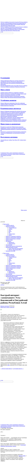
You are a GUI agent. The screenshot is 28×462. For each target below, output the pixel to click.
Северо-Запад (12, 233)
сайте (8, 365)
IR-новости (8, 241)
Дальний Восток (12, 227)
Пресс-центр (5, 90)
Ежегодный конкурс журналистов (14, 246)
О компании (5, 78)
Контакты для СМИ (10, 251)
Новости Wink (9, 240)
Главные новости (10, 225)
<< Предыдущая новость (6, 368)
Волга (10, 231)
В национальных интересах (11, 108)
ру (1, 31)
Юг (9, 232)
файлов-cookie (22, 455)
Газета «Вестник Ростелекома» (16, 248)
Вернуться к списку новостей (7, 307)
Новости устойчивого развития (13, 236)
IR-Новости (11, 242)
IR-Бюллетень (12, 243)
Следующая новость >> (18, 368)
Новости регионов (10, 226)
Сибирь (10, 229)
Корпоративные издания (11, 247)
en (2, 31)
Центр (10, 235)
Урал (10, 230)
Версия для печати (5, 306)
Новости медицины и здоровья (13, 238)
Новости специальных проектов (13, 237)
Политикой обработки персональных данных (13, 445)
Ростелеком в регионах (9, 137)
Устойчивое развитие (8, 100)
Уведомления (9, 244)
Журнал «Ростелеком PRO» (15, 249)
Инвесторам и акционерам (10, 124)
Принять (2, 460)
